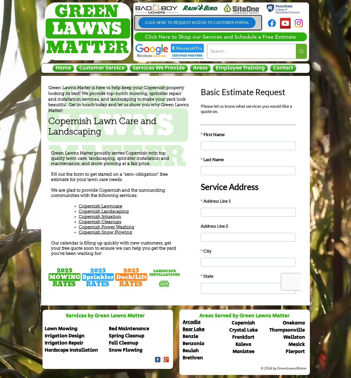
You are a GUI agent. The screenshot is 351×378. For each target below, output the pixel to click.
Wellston (294, 337)
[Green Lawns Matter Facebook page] (157, 359)
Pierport (295, 351)
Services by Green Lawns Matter (105, 315)
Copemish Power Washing (106, 227)
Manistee (243, 351)
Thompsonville (287, 330)
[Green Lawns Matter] (166, 359)
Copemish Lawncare (100, 206)
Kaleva (243, 344)
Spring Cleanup (126, 336)
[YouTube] (285, 23)
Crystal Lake (243, 330)
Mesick (296, 344)
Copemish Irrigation (100, 217)
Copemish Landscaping (104, 211)
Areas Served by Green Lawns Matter (244, 315)
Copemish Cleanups (100, 222)
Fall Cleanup (123, 343)
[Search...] (301, 51)
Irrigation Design (64, 336)
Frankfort (243, 337)
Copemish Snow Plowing (105, 232)
